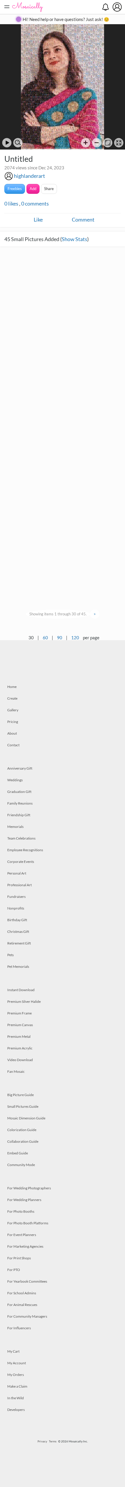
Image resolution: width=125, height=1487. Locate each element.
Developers (16, 1409)
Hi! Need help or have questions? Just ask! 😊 (66, 19)
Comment (83, 219)
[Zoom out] (96, 143)
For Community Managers (27, 1316)
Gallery (12, 710)
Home (12, 686)
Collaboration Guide (22, 1141)
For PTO (13, 1269)
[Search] (18, 143)
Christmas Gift (18, 931)
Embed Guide (17, 1153)
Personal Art (16, 873)
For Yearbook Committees (27, 1281)
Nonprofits (15, 908)
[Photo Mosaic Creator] (27, 7)
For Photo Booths (20, 1211)
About (12, 733)
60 (45, 637)
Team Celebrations (21, 838)
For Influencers (19, 1328)
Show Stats (74, 239)
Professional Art (19, 885)
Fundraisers (16, 896)
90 (59, 637)
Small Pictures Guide (22, 1106)
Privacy (42, 1441)
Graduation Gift (19, 791)
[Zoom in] (85, 143)
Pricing (12, 721)
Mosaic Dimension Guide (26, 1118)
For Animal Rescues (22, 1304)
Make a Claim (17, 1386)
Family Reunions (20, 803)
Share (49, 188)
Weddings (15, 780)
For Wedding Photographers (29, 1188)
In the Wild (15, 1398)
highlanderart (29, 176)
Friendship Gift (18, 815)
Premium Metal (19, 1036)
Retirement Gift (19, 943)
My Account (16, 1363)
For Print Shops (19, 1258)
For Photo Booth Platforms (27, 1223)
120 (75, 637)
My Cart (13, 1351)
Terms (52, 1441)
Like (38, 219)
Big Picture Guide (20, 1095)
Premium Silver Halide (24, 1001)
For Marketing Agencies (25, 1246)
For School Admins (21, 1293)
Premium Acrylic (20, 1048)
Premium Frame (19, 1013)
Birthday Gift (17, 920)
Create (12, 698)
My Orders (15, 1374)
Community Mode (21, 1165)
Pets (10, 955)
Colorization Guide (21, 1130)
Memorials (15, 826)
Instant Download (21, 990)
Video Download (20, 1060)
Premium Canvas (20, 1025)
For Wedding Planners (24, 1200)
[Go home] (107, 143)
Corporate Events (20, 861)
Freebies (15, 188)
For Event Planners (21, 1235)
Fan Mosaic (16, 1071)
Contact (13, 745)
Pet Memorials (18, 966)
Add (33, 188)
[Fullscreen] (119, 143)
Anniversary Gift (19, 768)
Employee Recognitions (25, 850)
